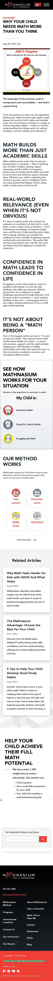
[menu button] (38, 5)
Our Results (9, 944)
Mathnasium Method (9, 903)
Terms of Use (9, 967)
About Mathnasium (37, 902)
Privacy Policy (20, 956)
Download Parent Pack (14, 895)
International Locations (9, 921)
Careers (31, 925)
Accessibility (8, 956)
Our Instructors (11, 937)
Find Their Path (24, 540)
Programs (8, 912)
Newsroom (32, 931)
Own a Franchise (35, 909)
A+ (19, 44)
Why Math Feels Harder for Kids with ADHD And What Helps (26, 577)
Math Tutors (33, 916)
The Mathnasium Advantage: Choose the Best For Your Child (23, 625)
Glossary (9, 18)
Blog (29, 945)
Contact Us (9, 930)
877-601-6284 (9, 889)
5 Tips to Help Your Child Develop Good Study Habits (25, 673)
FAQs (30, 938)
